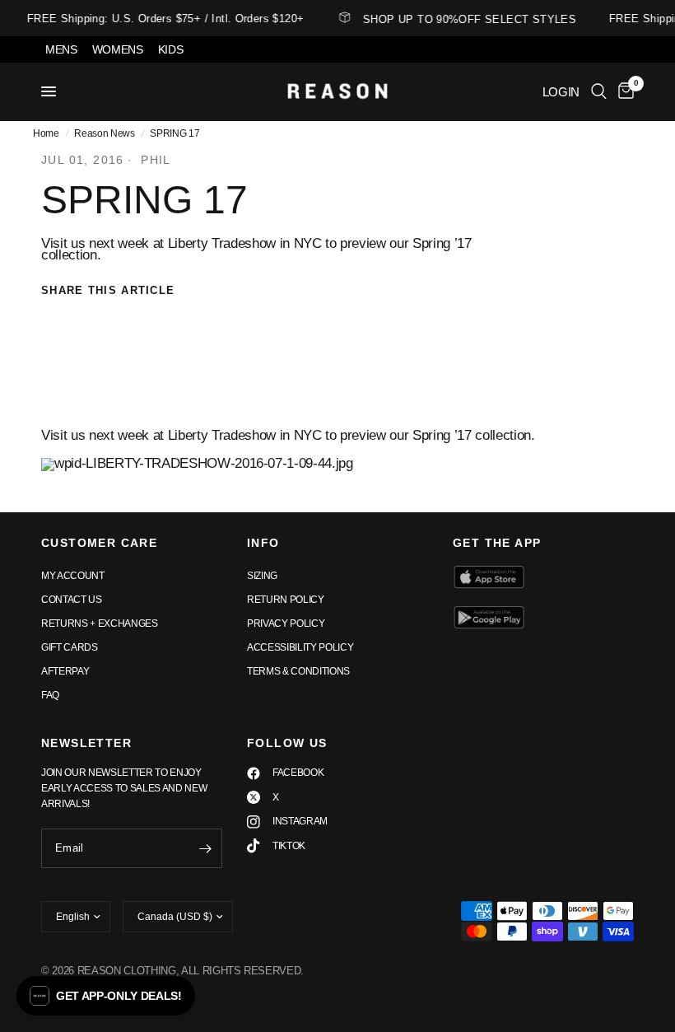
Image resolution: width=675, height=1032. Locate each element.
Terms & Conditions (298, 671)
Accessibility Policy (300, 647)
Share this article (108, 290)
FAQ (50, 695)
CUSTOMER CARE (99, 543)
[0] (623, 91)
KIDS (171, 49)
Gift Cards (69, 647)
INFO (263, 543)
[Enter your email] (205, 848)
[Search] (598, 91)
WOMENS (117, 49)
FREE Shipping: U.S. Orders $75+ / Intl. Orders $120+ (162, 18)
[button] (105, 996)
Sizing (262, 575)
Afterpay (65, 671)
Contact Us (71, 599)
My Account (73, 575)
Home (46, 133)
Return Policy (285, 599)
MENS (61, 49)
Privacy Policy (285, 623)
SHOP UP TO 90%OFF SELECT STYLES (466, 19)
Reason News (104, 133)
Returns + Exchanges (99, 623)
